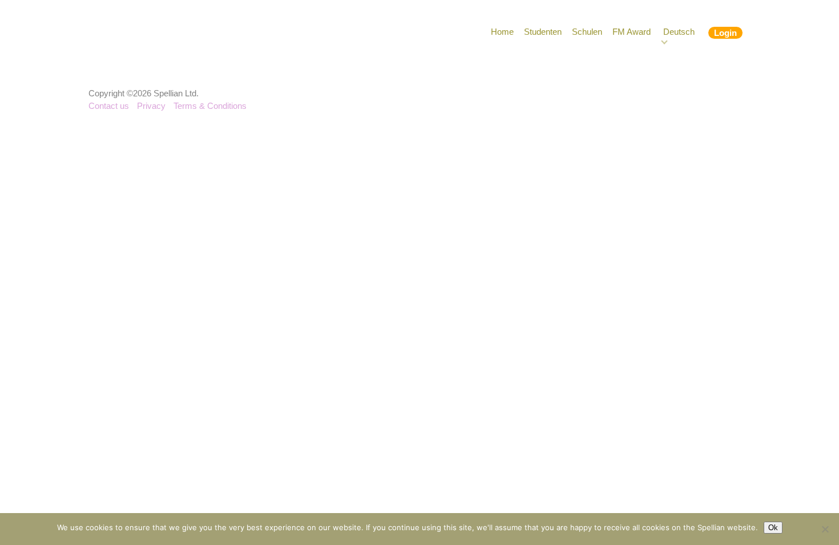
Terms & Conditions (210, 106)
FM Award (631, 31)
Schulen (587, 31)
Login (725, 33)
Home (502, 31)
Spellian (155, 34)
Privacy (151, 106)
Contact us (108, 106)
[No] (824, 529)
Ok (773, 527)
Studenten (543, 31)
